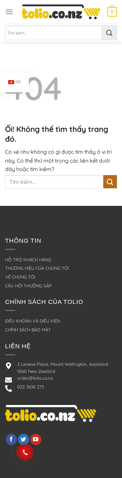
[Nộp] (109, 32)
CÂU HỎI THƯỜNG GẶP (28, 285)
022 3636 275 (30, 386)
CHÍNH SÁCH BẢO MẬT (28, 329)
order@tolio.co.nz (35, 378)
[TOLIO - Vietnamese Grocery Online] (61, 11)
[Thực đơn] (9, 11)
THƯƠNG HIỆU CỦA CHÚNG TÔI (37, 268)
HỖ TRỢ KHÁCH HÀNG (28, 259)
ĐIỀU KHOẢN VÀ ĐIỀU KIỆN (32, 321)
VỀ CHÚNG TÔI (20, 277)
